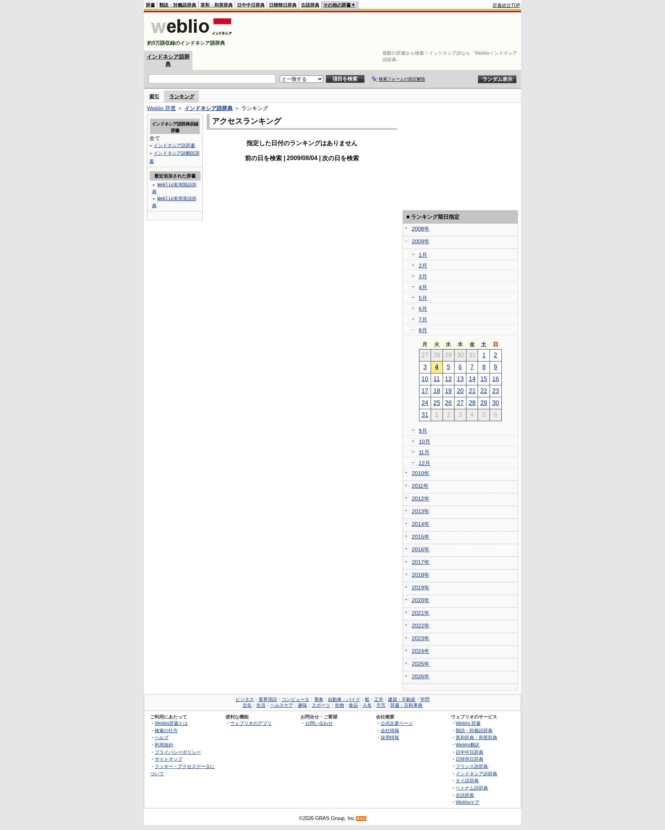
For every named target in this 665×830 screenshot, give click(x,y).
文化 (247, 705)
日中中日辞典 (251, 5)
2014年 (420, 524)
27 (460, 403)
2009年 (420, 241)
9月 (423, 431)
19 (448, 391)
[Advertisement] (380, 31)
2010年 (420, 473)
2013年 (420, 511)
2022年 (420, 625)
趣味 (302, 705)
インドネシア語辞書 (174, 145)
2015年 (420, 537)
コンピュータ (295, 699)
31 (424, 415)
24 (424, 403)
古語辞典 (310, 5)
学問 (424, 699)
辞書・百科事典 (406, 705)
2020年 (420, 600)
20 (460, 391)
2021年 (420, 613)
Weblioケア (468, 802)
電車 (318, 699)
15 (483, 379)
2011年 (420, 486)
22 (483, 391)
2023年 (420, 638)
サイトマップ (168, 758)
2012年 (420, 498)
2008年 (420, 229)
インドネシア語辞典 (208, 108)
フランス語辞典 (472, 766)
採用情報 (390, 737)
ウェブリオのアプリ (251, 723)
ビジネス (245, 699)
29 (483, 403)
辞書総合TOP (506, 5)
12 (448, 379)
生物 (339, 705)
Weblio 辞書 (161, 108)
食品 (353, 705)
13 (460, 379)
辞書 (150, 5)
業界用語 (268, 699)
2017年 (420, 562)
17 (424, 391)
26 (448, 403)
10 (424, 379)
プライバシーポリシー (178, 752)
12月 (424, 463)
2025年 (420, 664)
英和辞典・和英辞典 (476, 737)
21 (472, 391)
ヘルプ (162, 737)
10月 (424, 441)
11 (436, 379)
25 (436, 403)
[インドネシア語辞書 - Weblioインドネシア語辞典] (190, 36)
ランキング (181, 96)
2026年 (420, 676)
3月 (423, 276)
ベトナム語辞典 (472, 787)
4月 (423, 287)
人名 (367, 705)
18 (436, 391)
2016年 (420, 549)
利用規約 (164, 744)
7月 (423, 319)
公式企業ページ (397, 723)
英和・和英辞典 (217, 5)
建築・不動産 (402, 699)
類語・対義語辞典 (177, 5)
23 (495, 391)
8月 (423, 330)
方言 (381, 705)
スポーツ (321, 705)
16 (495, 379)
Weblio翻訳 (468, 744)
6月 (423, 309)
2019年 (420, 587)
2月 (423, 266)
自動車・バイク (344, 699)
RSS (361, 819)
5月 (423, 298)
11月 (424, 452)
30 (495, 403)
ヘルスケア (281, 705)
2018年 (420, 575)
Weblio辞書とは (171, 723)
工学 (378, 699)
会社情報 (390, 730)
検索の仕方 (166, 730)
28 (472, 403)
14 (472, 379)
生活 (261, 705)
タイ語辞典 (467, 780)
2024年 (420, 651)
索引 (154, 96)
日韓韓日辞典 (283, 5)
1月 (423, 255)
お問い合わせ (319, 723)
